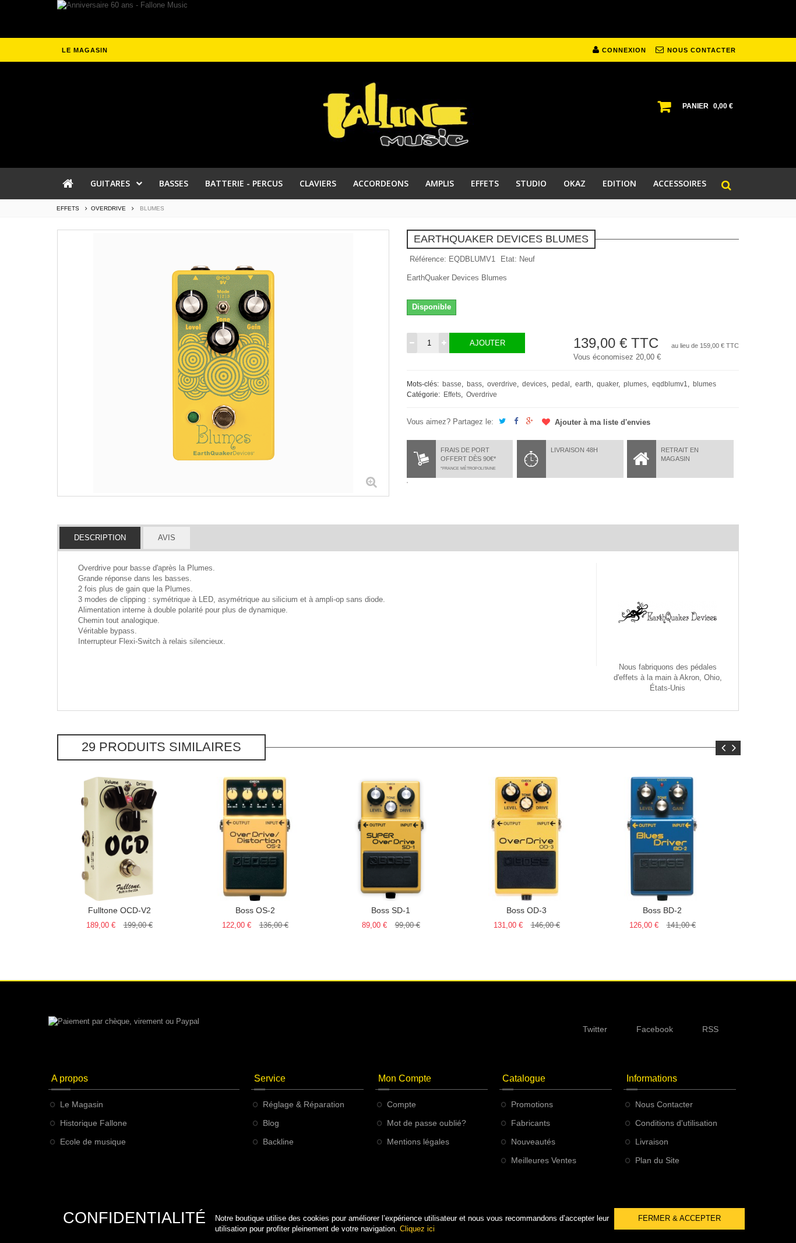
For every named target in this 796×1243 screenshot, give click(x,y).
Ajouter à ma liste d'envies (601, 422)
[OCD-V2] (119, 839)
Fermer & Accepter (679, 1218)
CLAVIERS (318, 183)
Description (100, 537)
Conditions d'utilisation (676, 1123)
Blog (271, 1123)
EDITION (619, 183)
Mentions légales (418, 1141)
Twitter (595, 1029)
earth (583, 384)
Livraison (651, 1141)
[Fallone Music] (398, 115)
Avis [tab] (166, 537)
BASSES (173, 183)
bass (474, 384)
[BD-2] (662, 839)
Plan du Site (657, 1160)
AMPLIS (439, 183)
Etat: (509, 259)
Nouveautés (533, 1141)
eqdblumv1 (670, 384)
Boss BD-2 (662, 910)
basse (452, 384)
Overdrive (481, 394)
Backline (278, 1141)
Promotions (532, 1104)
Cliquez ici (417, 1228)
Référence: (428, 259)
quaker (607, 384)
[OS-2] (255, 839)
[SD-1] (391, 839)
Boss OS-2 (255, 910)
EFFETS (485, 183)
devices (534, 384)
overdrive (502, 384)
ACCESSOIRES (679, 183)
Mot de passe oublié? (426, 1123)
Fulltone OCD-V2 (119, 910)
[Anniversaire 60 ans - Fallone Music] (398, 19)
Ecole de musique (93, 1141)
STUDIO (531, 183)
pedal (561, 384)
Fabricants (530, 1123)
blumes (704, 384)
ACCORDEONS (380, 183)
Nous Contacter (664, 1104)
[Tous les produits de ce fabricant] (667, 612)
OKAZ (574, 183)
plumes (635, 384)
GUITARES (110, 183)
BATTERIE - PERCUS (244, 183)
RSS (710, 1029)
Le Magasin (81, 1104)
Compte (401, 1104)
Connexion (623, 50)
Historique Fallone (93, 1123)
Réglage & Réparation (303, 1104)
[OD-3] (526, 839)
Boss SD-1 (390, 910)
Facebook (654, 1029)
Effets (452, 394)
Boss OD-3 (526, 910)
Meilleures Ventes (543, 1160)
